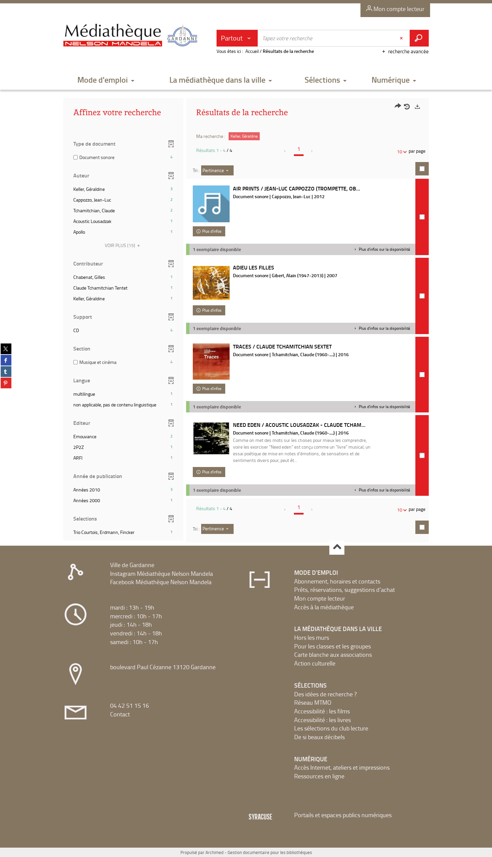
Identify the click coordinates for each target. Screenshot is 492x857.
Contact (120, 714)
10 (399, 151)
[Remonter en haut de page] (336, 547)
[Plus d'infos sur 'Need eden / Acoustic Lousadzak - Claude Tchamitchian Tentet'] (211, 438)
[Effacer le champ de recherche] (402, 38)
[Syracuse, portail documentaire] (131, 35)
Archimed (215, 852)
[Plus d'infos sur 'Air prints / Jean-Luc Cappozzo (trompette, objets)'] (211, 203)
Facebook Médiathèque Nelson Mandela (161, 582)
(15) (120, 245)
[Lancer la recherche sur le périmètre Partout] (419, 38)
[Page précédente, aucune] (285, 151)
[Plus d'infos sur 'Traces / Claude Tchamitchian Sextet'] (211, 361)
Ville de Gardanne (132, 565)
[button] (106, 80)
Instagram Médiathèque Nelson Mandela (161, 573)
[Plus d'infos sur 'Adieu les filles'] (211, 282)
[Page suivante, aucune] (312, 151)
